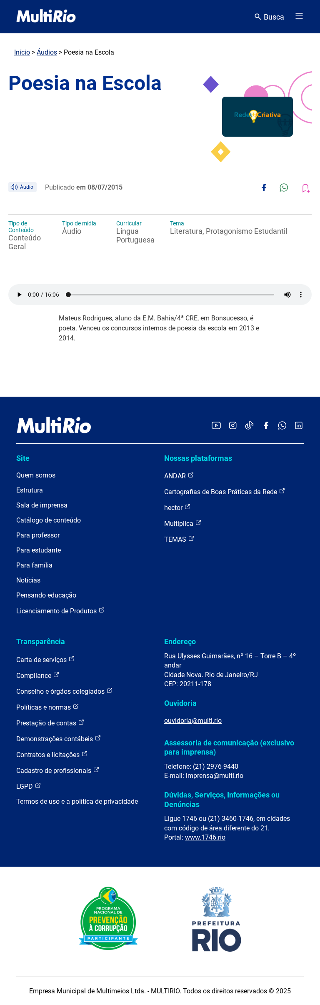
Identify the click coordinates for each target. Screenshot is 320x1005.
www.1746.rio (205, 837)
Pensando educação (46, 595)
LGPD (25, 786)
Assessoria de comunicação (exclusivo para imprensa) (229, 747)
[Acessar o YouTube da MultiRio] (216, 426)
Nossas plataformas (198, 458)
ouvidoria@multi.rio (193, 721)
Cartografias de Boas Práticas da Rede (221, 492)
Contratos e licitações (48, 755)
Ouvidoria (180, 703)
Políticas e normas (44, 707)
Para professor (38, 535)
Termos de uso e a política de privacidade (77, 801)
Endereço (180, 641)
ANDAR (176, 476)
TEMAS (176, 539)
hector (174, 508)
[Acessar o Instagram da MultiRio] (233, 426)
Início (22, 52)
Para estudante (38, 550)
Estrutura (29, 490)
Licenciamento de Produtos (57, 611)
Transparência (40, 641)
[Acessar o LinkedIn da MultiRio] (299, 426)
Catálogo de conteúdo (48, 520)
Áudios (47, 52)
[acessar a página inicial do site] (46, 16)
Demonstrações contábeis (55, 739)
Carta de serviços (42, 660)
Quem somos (35, 475)
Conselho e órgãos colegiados (61, 691)
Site (23, 458)
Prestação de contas (47, 723)
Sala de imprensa (42, 505)
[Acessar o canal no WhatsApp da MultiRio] (282, 426)
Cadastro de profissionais (54, 771)
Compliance (34, 676)
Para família (34, 565)
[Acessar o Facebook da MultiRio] (266, 426)
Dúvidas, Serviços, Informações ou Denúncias (222, 799)
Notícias (28, 580)
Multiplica (179, 524)
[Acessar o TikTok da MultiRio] (249, 426)
